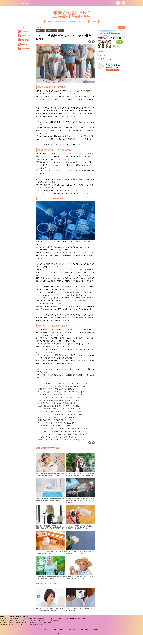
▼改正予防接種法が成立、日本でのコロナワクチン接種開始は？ (59, 406)
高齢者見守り (41, 30)
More (61, 30)
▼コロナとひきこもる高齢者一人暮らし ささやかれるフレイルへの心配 (61, 428)
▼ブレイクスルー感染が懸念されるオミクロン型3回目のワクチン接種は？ (62, 386)
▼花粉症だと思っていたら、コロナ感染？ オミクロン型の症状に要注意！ (62, 383)
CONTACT (25, 3)
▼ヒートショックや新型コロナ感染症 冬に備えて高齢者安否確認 (59, 414)
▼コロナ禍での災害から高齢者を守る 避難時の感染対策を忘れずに (60, 392)
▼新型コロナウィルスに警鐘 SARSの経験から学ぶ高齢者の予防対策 (60, 440)
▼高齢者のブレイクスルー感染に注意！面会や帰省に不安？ (57, 389)
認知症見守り (83, 21)
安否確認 (48, 21)
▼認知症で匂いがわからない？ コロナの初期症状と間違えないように (61, 431)
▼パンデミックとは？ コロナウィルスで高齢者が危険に (56, 437)
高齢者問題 (72, 21)
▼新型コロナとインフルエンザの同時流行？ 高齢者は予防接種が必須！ (61, 411)
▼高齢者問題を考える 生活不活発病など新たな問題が (55, 420)
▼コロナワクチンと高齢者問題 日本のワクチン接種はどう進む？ (59, 397)
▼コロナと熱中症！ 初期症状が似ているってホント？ (55, 426)
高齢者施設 (93, 21)
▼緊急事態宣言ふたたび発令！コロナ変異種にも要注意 (56, 403)
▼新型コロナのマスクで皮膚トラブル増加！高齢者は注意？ (57, 417)
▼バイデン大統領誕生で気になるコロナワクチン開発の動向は (58, 409)
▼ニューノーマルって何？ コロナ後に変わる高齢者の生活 (57, 423)
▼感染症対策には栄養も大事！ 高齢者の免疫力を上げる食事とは (59, 400)
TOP (19, 3)
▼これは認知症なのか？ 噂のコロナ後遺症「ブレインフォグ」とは (60, 394)
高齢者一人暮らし (60, 21)
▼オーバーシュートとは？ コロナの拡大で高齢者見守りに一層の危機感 (61, 434)
